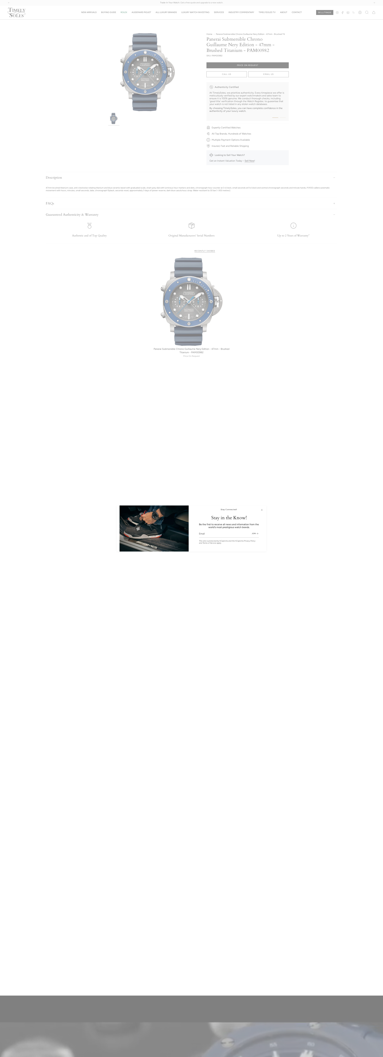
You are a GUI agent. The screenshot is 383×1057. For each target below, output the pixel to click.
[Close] (261, 509)
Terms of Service (209, 543)
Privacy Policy (249, 541)
